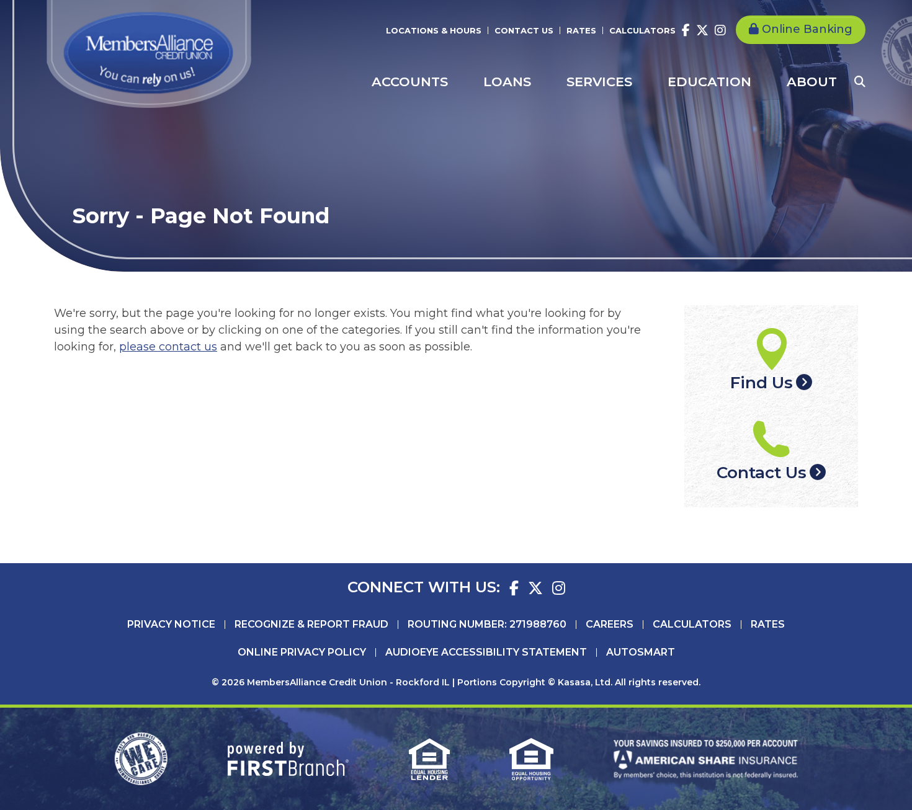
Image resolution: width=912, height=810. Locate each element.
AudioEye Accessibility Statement (486, 652)
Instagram (720, 30)
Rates (581, 30)
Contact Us (523, 30)
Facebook (686, 30)
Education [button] (709, 81)
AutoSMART (640, 652)
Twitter (702, 30)
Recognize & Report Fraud (311, 624)
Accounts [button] (410, 81)
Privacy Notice (171, 624)
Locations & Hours (433, 30)
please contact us (168, 347)
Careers (609, 624)
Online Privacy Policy (302, 652)
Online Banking (807, 29)
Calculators (642, 30)
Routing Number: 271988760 (487, 624)
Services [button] (599, 81)
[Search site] (859, 81)
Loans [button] (507, 81)
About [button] (812, 81)
